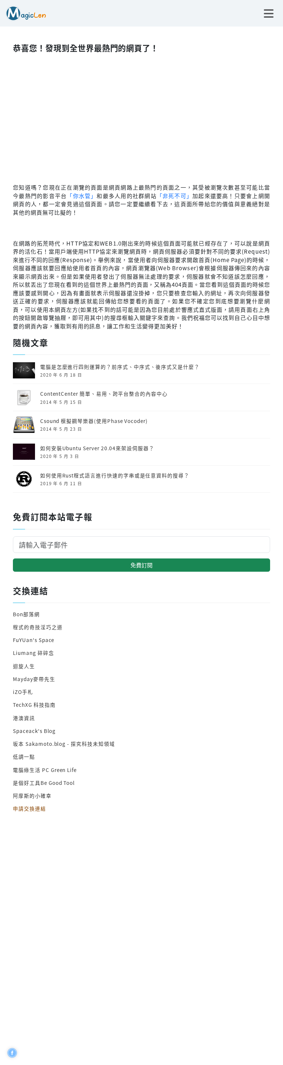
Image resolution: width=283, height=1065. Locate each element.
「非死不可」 (174, 196)
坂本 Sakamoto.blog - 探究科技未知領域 (64, 743)
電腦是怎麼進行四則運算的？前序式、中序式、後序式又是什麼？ (120, 366)
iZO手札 (23, 691)
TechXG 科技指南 (34, 704)
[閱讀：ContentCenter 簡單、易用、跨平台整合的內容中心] (24, 396)
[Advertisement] (141, 116)
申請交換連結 (29, 808)
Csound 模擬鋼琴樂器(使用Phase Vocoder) (94, 420)
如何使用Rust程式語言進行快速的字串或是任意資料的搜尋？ (114, 475)
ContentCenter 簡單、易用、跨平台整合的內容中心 (104, 393)
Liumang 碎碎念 (33, 652)
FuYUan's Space (33, 639)
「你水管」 (82, 196)
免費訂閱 (141, 565)
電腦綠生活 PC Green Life (45, 769)
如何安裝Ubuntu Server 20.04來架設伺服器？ (97, 448)
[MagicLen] (23, 12)
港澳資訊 (24, 718)
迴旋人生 (24, 666)
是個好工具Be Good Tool (44, 782)
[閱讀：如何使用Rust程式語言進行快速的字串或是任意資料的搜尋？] (24, 478)
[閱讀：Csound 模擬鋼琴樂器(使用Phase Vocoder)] (24, 423)
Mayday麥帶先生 (34, 679)
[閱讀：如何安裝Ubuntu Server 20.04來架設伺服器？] (24, 451)
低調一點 (24, 756)
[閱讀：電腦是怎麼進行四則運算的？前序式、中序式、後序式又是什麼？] (24, 369)
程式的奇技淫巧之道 (37, 627)
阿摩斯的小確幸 (32, 795)
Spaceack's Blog (34, 730)
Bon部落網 (26, 614)
